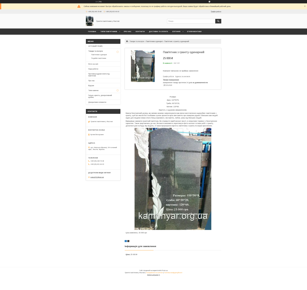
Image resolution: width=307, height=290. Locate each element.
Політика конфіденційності (173, 272)
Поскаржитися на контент (154, 272)
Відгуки (91, 85)
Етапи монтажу (194, 31)
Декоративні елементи (97, 102)
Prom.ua (165, 270)
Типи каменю (93, 90)
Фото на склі (93, 64)
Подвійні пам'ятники (98, 58)
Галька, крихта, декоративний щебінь (100, 96)
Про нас (127, 31)
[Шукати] (218, 21)
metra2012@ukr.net (97, 177)
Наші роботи (93, 69)
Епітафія (176, 31)
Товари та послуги (137, 41)
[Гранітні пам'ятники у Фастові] (89, 25)
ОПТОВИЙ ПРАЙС (95, 46)
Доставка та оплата (158, 31)
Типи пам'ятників (108, 31)
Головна (92, 31)
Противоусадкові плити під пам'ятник (99, 75)
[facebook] (126, 241)
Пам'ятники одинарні (154, 41)
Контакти (140, 31)
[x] (128, 241)
